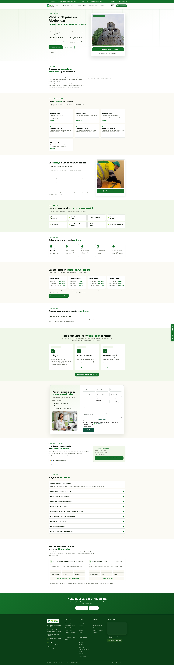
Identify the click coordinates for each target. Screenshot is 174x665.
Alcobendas (81, 647)
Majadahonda (78, 571)
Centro (115, 574)
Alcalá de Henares (83, 637)
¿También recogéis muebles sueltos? (60, 496)
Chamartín (116, 571)
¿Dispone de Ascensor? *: (99, 399)
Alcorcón (81, 630)
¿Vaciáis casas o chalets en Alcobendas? (61, 501)
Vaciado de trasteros (70, 627)
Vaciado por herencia (70, 632)
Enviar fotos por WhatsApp (112, 191)
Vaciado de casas (69, 630)
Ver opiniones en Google (59, 460)
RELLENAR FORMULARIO (172, 332)
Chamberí (104, 571)
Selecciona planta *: (87, 398)
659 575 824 (70, 47)
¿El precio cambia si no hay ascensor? (60, 521)
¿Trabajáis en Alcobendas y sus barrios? (61, 483)
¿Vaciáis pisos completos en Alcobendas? (61, 491)
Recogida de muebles (70, 625)
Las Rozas (53, 571)
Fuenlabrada (77, 574)
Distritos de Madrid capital (107, 561)
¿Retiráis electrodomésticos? (58, 526)
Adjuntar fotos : (87, 407)
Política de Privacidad (104, 419)
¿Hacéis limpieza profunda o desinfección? (61, 531)
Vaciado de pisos (69, 623)
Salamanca (92, 571)
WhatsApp (52, 642)
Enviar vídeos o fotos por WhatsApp (109, 49)
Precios (79, 5)
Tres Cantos (81, 653)
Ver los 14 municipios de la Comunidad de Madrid (67, 578)
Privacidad (120, 662)
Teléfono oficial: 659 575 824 (109, 458)
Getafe (80, 632)
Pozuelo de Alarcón (67, 571)
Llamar (112, 5)
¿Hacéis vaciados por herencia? (58, 506)
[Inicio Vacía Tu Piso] (52, 6)
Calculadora (66, 5)
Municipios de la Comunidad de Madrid (68, 561)
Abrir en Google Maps (116, 640)
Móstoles (65, 574)
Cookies (125, 662)
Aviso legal (114, 662)
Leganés (81, 627)
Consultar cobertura (55, 587)
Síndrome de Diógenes (70, 635)
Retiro (103, 574)
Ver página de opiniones (54, 464)
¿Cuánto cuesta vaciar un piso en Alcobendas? (62, 516)
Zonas (84, 5)
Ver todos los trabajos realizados (86, 374)
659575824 (99, 424)
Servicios (72, 5)
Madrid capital (82, 623)
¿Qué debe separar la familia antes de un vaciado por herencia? (67, 511)
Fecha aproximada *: (114, 398)
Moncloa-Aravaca (94, 574)
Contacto (95, 632)
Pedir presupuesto (121, 5)
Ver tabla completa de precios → (58, 295)
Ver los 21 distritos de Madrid (106, 578)
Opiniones (102, 5)
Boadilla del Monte (55, 574)
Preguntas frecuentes (98, 630)
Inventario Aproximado (89, 409)
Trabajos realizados (93, 5)
